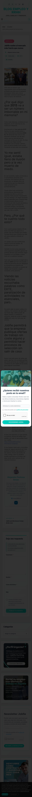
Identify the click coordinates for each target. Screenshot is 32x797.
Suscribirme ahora (16, 422)
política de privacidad (22, 409)
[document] (16, 398)
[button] (29, 371)
